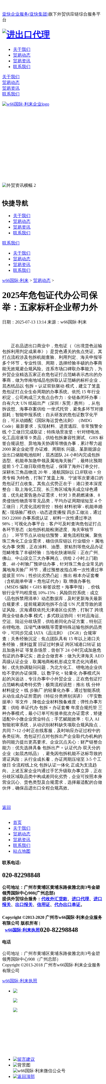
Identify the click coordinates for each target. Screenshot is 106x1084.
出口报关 (24, 904)
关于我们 (21, 49)
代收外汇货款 (54, 898)
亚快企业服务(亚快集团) (25, 14)
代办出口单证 (67, 904)
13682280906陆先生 (59, 1010)
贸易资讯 (21, 61)
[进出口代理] (26, 34)
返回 (6, 807)
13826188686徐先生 (59, 991)
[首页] (25, 104)
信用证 (43, 904)
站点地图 (21, 851)
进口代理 (80, 898)
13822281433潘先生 (59, 1000)
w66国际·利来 (15, 280)
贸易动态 (21, 55)
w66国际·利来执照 (22, 930)
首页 (17, 822)
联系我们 (21, 66)
